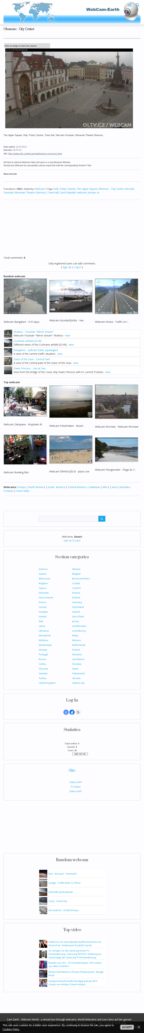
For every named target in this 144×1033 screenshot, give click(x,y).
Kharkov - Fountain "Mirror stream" (34, 331)
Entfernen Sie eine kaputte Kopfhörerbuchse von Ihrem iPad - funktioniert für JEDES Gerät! (75, 943)
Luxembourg (79, 630)
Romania (77, 654)
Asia (114, 487)
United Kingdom (47, 682)
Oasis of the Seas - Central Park (32, 359)
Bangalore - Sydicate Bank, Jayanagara (36, 350)
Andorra (43, 569)
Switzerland (78, 673)
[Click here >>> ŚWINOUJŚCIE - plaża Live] (71, 449)
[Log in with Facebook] (72, 712)
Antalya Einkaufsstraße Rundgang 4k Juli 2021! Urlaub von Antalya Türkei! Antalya (73, 982)
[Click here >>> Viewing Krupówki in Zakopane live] (25, 401)
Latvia (42, 626)
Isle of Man (78, 616)
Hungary (43, 611)
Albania (76, 569)
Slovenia (43, 668)
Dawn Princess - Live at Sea (29, 368)
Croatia (76, 583)
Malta (75, 635)
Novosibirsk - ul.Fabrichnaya (64, 910)
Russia (42, 659)
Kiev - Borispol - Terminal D (63, 873)
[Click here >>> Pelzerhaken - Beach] (71, 401)
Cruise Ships (22, 490)
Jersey (75, 621)
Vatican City (78, 682)
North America (36, 487)
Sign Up (68, 540)
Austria (42, 573)
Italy (41, 621)
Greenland (78, 607)
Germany (77, 602)
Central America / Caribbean (84, 487)
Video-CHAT (75, 782)
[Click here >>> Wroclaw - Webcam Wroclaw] (116, 401)
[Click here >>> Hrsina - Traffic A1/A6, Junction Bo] (116, 296)
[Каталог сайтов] (80, 753)
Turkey (42, 678)
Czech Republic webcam (73, 192)
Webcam (40, 188)
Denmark (44, 592)
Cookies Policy (11, 1029)
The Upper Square (87, 188)
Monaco (76, 640)
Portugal (43, 654)
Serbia (42, 663)
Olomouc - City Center (111, 188)
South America (56, 487)
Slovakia (76, 663)
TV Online (75, 786)
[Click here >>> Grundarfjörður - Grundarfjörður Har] (71, 296)
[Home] (72, 12)
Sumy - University (58, 901)
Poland (76, 649)
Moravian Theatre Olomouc (30, 192)
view (67, 335)
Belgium (76, 573)
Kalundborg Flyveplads (61, 892)
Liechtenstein (79, 626)
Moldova (43, 640)
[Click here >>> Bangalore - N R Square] (25, 296)
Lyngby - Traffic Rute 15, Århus (65, 882)
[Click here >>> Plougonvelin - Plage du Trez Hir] (116, 449)
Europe (21, 487)
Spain (75, 668)
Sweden (43, 673)
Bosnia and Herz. (81, 578)
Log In (77, 540)
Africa (106, 487)
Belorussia (44, 578)
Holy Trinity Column (64, 188)
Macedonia (45, 635)
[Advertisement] (72, 828)
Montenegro (45, 645)
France (42, 602)
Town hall (52, 192)
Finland (76, 597)
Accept (127, 1027)
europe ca (93, 192)
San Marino (78, 659)
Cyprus (42, 588)
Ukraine (76, 678)
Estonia (76, 592)
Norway (43, 649)
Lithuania (44, 630)
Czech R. (76, 588)
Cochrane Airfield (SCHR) (28, 341)
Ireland (42, 616)
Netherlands (79, 645)
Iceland (76, 611)
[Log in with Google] (78, 712)
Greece (43, 607)
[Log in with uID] (66, 712)
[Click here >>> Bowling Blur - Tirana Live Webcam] (25, 449)
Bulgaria (43, 583)
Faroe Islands (46, 597)
